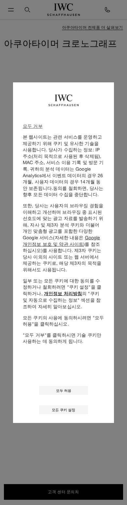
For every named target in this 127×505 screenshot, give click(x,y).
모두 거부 (33, 126)
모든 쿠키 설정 (63, 410)
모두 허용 (63, 390)
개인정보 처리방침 (63, 293)
